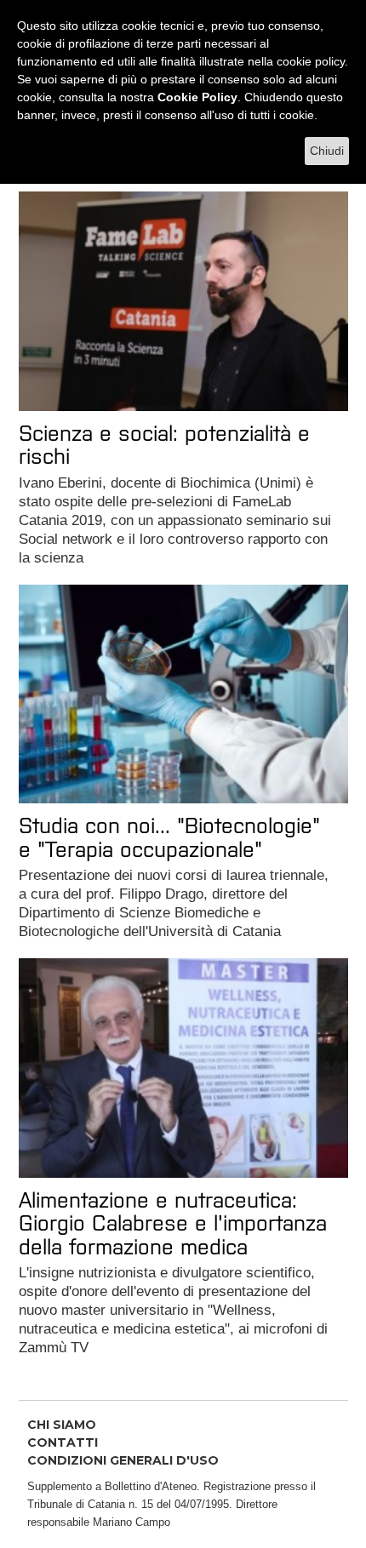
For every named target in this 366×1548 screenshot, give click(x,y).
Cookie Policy (197, 97)
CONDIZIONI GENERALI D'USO (123, 1460)
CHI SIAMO (61, 1424)
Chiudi (327, 150)
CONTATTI (62, 1442)
